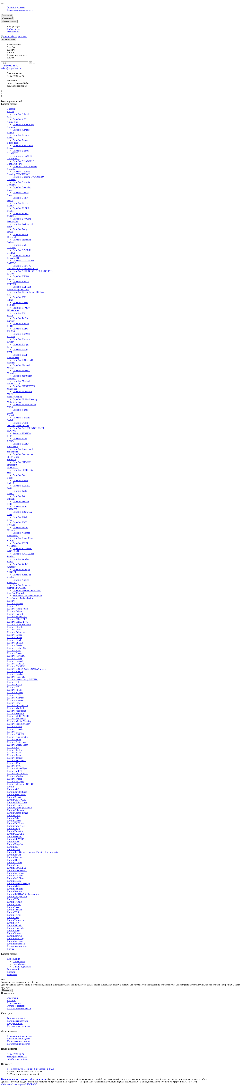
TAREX (11, 483)
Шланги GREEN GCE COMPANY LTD (26, 669)
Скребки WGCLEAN (23, 553)
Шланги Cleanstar (15, 629)
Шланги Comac (14, 635)
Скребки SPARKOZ (23, 470)
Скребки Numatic (21, 417)
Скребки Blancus (21, 150)
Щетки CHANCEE (16, 800)
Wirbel (10, 561)
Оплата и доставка (16, 7)
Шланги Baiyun (14, 611)
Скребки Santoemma (23, 454)
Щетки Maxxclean (16, 873)
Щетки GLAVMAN (16, 839)
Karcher (10, 321)
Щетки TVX (13, 923)
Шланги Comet (14, 637)
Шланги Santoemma (16, 742)
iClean (10, 300)
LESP (9, 352)
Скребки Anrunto (21, 130)
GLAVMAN (13, 258)
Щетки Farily (13, 828)
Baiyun (10, 132)
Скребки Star (19, 475)
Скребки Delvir (20, 203)
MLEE (10, 394)
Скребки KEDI (20, 328)
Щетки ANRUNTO (16, 794)
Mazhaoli (11, 378)
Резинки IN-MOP (21, 307)
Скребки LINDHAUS (23, 360)
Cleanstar (11, 179)
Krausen (11, 336)
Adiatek (10, 111)
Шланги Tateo (14, 755)
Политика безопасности (19, 1008)
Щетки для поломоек (17, 1021)
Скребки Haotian (21, 281)
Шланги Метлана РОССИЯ (20, 784)
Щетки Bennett (14, 797)
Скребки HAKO (21, 276)
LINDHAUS (13, 357)
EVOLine (11, 216)
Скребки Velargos (21, 533)
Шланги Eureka (14, 645)
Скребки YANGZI (22, 574)
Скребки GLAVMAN (23, 260)
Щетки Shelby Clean (17, 896)
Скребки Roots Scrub (23, 449)
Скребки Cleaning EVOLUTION (29, 177)
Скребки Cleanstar (22, 182)
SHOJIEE (11, 459)
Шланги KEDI (14, 695)
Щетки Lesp (13, 865)
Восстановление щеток (18, 1038)
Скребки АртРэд (21, 580)
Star (9, 472)
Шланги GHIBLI (15, 663)
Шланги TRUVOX (16, 760)
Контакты (12, 974)
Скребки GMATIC (22, 266)
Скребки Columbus (22, 187)
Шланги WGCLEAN (17, 773)
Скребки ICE (19, 297)
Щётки (10, 786)
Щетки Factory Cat (16, 826)
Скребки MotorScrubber (24, 404)
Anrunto (11, 127)
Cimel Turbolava (14, 164)
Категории (6, 1013)
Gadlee (10, 242)
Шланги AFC (13, 606)
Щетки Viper (13, 930)
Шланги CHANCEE (17, 619)
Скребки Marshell (21, 365)
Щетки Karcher (14, 857)
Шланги (11, 601)
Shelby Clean (13, 457)
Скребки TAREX (21, 485)
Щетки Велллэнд (15, 938)
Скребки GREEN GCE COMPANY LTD (33, 271)
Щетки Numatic (14, 891)
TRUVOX (12, 509)
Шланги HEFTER (16, 676)
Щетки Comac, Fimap (17, 813)
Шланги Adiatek (15, 603)
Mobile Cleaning (14, 396)
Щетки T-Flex (13, 899)
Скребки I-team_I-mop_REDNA (28, 292)
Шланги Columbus (16, 632)
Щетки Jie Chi (14, 854)
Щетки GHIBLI (14, 836)
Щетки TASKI (14, 904)
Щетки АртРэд (14, 936)
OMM (10, 420)
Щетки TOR (13, 912)
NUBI (10, 412)
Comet (10, 195)
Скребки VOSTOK (22, 548)
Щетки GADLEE (15, 834)
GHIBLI (11, 253)
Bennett (10, 137)
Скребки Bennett (21, 140)
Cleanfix (11, 169)
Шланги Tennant (15, 758)
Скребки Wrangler (21, 569)
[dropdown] (2, 3)
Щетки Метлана (15, 941)
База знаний (13, 969)
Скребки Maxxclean (22, 376)
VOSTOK (12, 546)
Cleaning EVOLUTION (18, 174)
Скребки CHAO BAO (23, 161)
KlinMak (11, 331)
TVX (9, 519)
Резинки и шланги (16, 1018)
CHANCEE (12, 153)
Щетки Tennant (14, 909)
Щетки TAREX (14, 902)
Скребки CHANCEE (23, 156)
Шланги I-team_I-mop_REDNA (22, 679)
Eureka (10, 211)
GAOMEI (11, 247)
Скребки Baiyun (21, 135)
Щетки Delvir (13, 818)
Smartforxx (12, 465)
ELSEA (10, 205)
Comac (10, 190)
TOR (9, 504)
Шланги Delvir (14, 640)
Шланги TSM (13, 763)
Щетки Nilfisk (14, 886)
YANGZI (11, 572)
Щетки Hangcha (15, 844)
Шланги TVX (14, 765)
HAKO (10, 273)
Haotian (10, 279)
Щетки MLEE (14, 881)
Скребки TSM (20, 517)
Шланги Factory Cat (16, 648)
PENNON (12, 430)
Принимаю (6, 990)
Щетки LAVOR (14, 862)
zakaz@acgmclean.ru (11, 68)
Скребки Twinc (20, 527)
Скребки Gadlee (20, 245)
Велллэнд (12, 582)
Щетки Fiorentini (15, 831)
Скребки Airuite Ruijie (23, 124)
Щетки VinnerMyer (16, 928)
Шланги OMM (14, 731)
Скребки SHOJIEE (22, 462)
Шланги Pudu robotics (17, 737)
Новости (11, 972)
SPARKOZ (12, 467)
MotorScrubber (14, 402)
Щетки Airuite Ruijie (17, 792)
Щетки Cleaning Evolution (19, 807)
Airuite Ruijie (13, 122)
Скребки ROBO (21, 444)
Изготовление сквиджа (18, 1041)
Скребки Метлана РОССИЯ (27, 590)
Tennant (10, 499)
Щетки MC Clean (15, 878)
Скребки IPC (19, 313)
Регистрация (13, 31)
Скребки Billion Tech (23, 145)
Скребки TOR (20, 506)
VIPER (10, 540)
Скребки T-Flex (20, 480)
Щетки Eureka (14, 820)
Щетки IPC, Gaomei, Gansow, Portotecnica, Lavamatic (32, 852)
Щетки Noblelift (15, 888)
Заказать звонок (15, 73)
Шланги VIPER (15, 771)
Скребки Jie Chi (20, 318)
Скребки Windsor (21, 559)
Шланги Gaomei (15, 661)
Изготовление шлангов (18, 1044)
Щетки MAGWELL (16, 868)
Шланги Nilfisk (14, 726)
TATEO (10, 493)
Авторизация (13, 26)
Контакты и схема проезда (20, 10)
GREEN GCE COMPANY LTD (22, 268)
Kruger (10, 342)
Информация (13, 959)
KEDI (10, 326)
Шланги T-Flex (14, 750)
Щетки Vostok (14, 933)
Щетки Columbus (15, 810)
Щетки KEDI (13, 860)
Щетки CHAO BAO (17, 802)
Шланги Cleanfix (15, 627)
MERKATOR (13, 383)
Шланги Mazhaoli (15, 713)
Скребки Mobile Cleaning (25, 399)
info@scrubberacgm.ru (17, 1059)
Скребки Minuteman (22, 391)
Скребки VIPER (21, 543)
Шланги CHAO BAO (17, 622)
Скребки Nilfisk (20, 410)
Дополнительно (9, 1031)
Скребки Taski (20, 491)
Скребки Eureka (20, 213)
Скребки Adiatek (21, 114)
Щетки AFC (13, 789)
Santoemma (12, 451)
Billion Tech (12, 143)
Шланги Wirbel (14, 779)
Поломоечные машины (18, 1026)
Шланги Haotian (15, 674)
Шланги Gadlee (14, 658)
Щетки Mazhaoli (15, 875)
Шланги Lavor (14, 703)
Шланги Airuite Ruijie (17, 608)
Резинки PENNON (22, 433)
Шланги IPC (13, 687)
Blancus (10, 148)
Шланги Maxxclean (16, 711)
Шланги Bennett (15, 614)
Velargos (11, 530)
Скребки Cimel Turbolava (25, 166)
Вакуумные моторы (17, 946)
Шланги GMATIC (16, 666)
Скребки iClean (20, 302)
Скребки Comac (20, 192)
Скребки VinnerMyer (23, 538)
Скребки (11, 109)
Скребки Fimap (20, 234)
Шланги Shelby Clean (17, 745)
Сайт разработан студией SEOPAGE (19, 1084)
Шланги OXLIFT (15, 734)
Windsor (11, 556)
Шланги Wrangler (15, 781)
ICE (9, 294)
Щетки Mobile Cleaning (18, 883)
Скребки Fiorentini (22, 239)
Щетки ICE (12, 847)
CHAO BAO (13, 158)
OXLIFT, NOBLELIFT (18, 425)
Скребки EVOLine (22, 219)
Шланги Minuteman (16, 718)
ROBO (10, 441)
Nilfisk (10, 407)
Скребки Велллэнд (22, 585)
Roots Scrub (12, 446)
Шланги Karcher (15, 692)
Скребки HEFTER (22, 287)
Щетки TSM (13, 917)
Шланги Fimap (14, 653)
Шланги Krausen (15, 700)
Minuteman (12, 389)
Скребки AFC (20, 119)
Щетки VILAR (14, 925)
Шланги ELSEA (15, 642)
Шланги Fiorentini (16, 656)
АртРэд (10, 577)
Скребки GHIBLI (21, 255)
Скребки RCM (20, 438)
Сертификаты (19, 964)
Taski (9, 488)
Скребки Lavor (20, 349)
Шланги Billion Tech (17, 616)
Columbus (11, 184)
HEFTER (11, 284)
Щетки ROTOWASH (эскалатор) (23, 894)
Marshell (11, 362)
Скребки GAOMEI (22, 250)
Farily (9, 226)
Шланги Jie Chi (14, 690)
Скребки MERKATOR (24, 386)
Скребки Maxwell (21, 370)
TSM (9, 514)
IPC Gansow (13, 310)
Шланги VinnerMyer (17, 768)
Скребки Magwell (15, 593)
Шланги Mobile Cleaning (19, 721)
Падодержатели (15, 1023)
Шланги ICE (13, 682)
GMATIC (11, 263)
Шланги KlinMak (15, 697)
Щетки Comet (13, 815)
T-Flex (10, 478)
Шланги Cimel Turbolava (19, 624)
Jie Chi (10, 315)
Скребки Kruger (20, 344)
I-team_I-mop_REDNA (18, 289)
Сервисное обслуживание (20, 1036)
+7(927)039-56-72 (9, 65)
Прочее (10, 949)
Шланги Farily (14, 650)
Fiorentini (11, 237)
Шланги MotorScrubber (18, 724)
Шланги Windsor (15, 776)
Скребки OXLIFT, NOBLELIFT (28, 428)
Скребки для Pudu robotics (20, 598)
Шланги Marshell (15, 708)
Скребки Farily (20, 229)
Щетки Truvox (14, 915)
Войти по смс (13, 29)
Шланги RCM (14, 739)
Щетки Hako (13, 841)
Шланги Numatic (15, 729)
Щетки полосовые (16, 943)
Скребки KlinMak (21, 334)
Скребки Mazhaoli (22, 381)
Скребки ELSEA (21, 208)
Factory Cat (12, 221)
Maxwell (11, 368)
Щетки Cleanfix (14, 805)
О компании (19, 961)
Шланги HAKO (15, 671)
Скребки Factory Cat (23, 224)
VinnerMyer (12, 535)
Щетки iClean (13, 849)
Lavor (9, 347)
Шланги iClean (14, 684)
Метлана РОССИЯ (16, 588)
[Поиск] (34, 63)
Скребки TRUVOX (22, 512)
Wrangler (11, 567)
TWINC (11, 525)
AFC (9, 116)
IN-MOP (11, 305)
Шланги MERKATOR (18, 716)
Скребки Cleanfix (21, 171)
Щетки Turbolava (15, 920)
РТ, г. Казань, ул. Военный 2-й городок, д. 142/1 (30, 1069)
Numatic (11, 415)
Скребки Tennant (21, 501)
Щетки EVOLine (15, 823)
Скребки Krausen (21, 339)
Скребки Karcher (21, 323)
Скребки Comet (20, 198)
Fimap (10, 232)
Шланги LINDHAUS (17, 705)
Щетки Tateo (13, 907)
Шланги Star (13, 747)
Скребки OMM (20, 423)
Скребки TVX (20, 522)
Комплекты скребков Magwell (27, 595)
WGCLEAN (13, 551)
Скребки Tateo (20, 496)
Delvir (10, 200)
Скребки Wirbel (20, 564)
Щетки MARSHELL (17, 870)
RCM (9, 436)
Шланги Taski (14, 752)
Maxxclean (12, 373)
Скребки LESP (20, 355)
